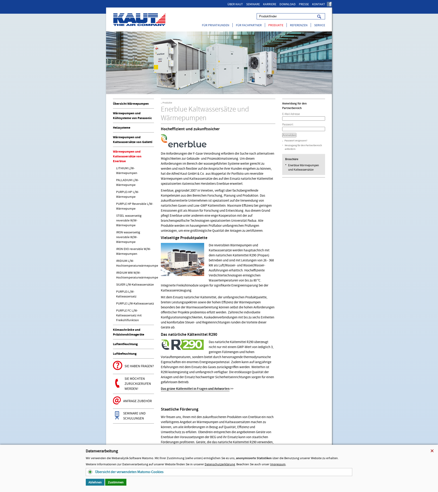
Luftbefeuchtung (124, 353)
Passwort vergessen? (295, 140)
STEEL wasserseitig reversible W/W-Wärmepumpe (128, 220)
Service (319, 25)
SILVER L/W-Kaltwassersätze (135, 284)
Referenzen (299, 25)
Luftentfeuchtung (125, 344)
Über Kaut (235, 4)
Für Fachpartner (249, 25)
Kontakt (318, 4)
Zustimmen (116, 482)
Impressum (278, 464)
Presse (304, 4)
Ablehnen (95, 482)
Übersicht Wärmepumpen (131, 104)
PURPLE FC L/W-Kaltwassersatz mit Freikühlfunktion (129, 315)
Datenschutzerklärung (220, 464)
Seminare (253, 4)
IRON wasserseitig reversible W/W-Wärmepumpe (128, 237)
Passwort (287, 124)
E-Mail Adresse (291, 114)
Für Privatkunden (215, 25)
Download (287, 4)
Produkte (275, 25)
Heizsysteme (121, 127)
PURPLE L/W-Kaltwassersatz (135, 303)
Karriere (269, 4)
